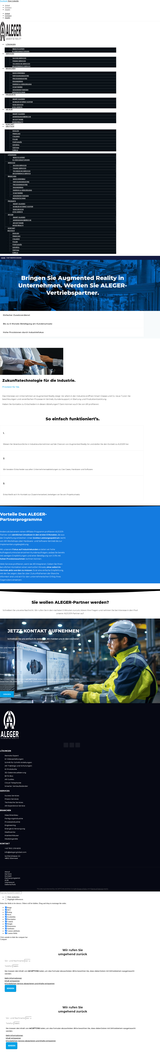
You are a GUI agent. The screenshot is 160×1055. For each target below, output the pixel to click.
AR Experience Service (21, 66)
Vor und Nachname (9, 647)
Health (7, 10)
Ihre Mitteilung (7, 674)
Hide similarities (13, 897)
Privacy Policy (82, 889)
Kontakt (10, 124)
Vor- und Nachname (14, 961)
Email (3, 657)
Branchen (10, 68)
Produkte (11, 95)
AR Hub (9, 109)
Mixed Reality (17, 122)
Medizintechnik (18, 92)
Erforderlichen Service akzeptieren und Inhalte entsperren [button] (28, 690)
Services (10, 54)
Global (7, 5)
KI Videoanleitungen (20, 51)
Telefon (3, 652)
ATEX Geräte (17, 107)
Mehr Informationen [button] (9, 685)
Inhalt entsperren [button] (8, 688)
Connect (8, 7)
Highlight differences (15, 899)
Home (3, 258)
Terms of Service (97, 889)
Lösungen (11, 44)
